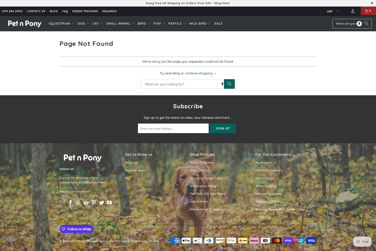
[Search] (366, 23)
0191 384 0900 (12, 11)
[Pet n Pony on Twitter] (101, 203)
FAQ (65, 11)
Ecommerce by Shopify (143, 241)
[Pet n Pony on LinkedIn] (86, 203)
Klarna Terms (199, 201)
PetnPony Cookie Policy (206, 178)
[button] (62, 23)
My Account (263, 162)
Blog (54, 11)
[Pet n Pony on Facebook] (70, 203)
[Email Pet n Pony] (63, 203)
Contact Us (263, 217)
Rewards (109, 11)
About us (131, 162)
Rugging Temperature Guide (275, 209)
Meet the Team (135, 170)
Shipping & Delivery (268, 201)
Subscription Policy (203, 186)
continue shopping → (201, 73)
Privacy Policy (199, 170)
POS (118, 241)
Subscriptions (264, 178)
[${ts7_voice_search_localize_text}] (359, 23)
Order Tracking (85, 11)
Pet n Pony (77, 241)
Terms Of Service (201, 162)
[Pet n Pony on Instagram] (78, 203)
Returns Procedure (268, 193)
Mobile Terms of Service (206, 209)
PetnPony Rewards (268, 170)
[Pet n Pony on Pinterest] (94, 203)
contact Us (36, 11)
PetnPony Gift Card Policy (207, 193)
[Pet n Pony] (24, 23)
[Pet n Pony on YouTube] (109, 203)
